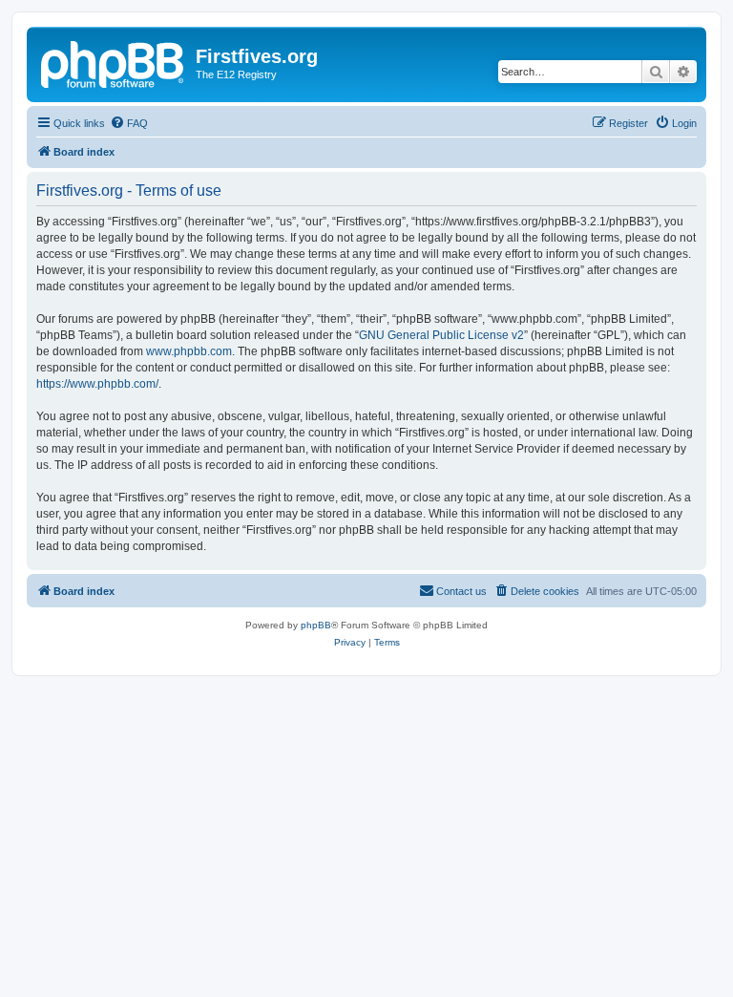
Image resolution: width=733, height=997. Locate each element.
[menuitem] (129, 123)
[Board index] (113, 62)
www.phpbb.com (189, 351)
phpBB (316, 625)
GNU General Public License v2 (441, 335)
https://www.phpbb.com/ (97, 384)
